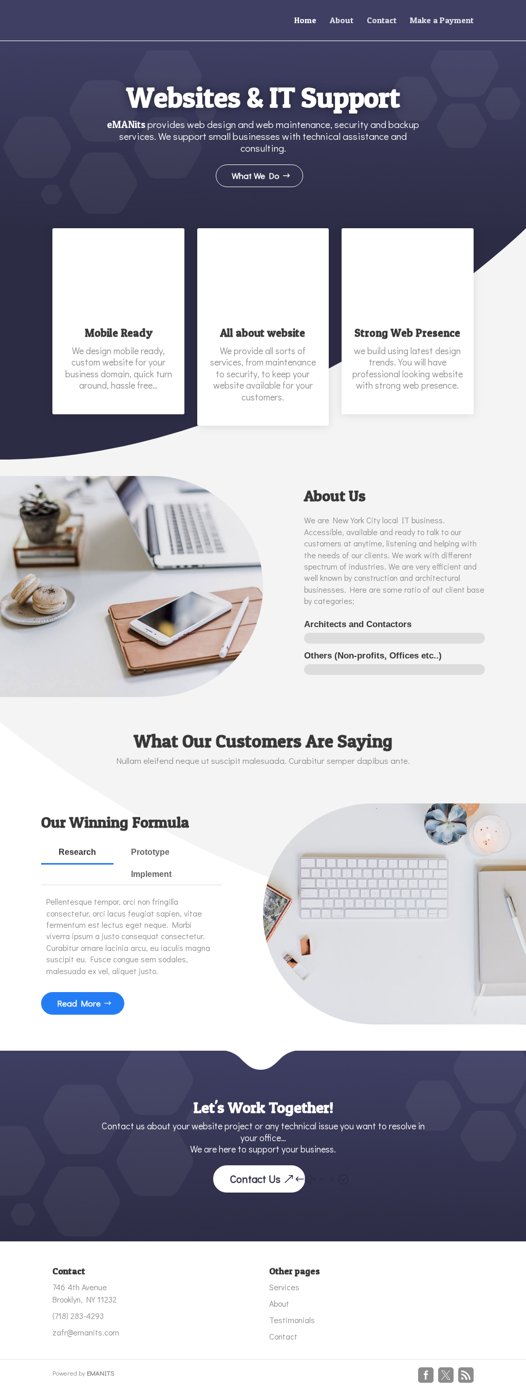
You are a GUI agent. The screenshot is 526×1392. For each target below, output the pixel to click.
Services (284, 1286)
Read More (79, 1003)
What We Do (255, 175)
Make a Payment (442, 20)
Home (305, 20)
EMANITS (101, 1372)
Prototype (150, 852)
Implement (151, 874)
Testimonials (292, 1319)
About (341, 20)
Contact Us (255, 1178)
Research (77, 852)
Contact (382, 20)
